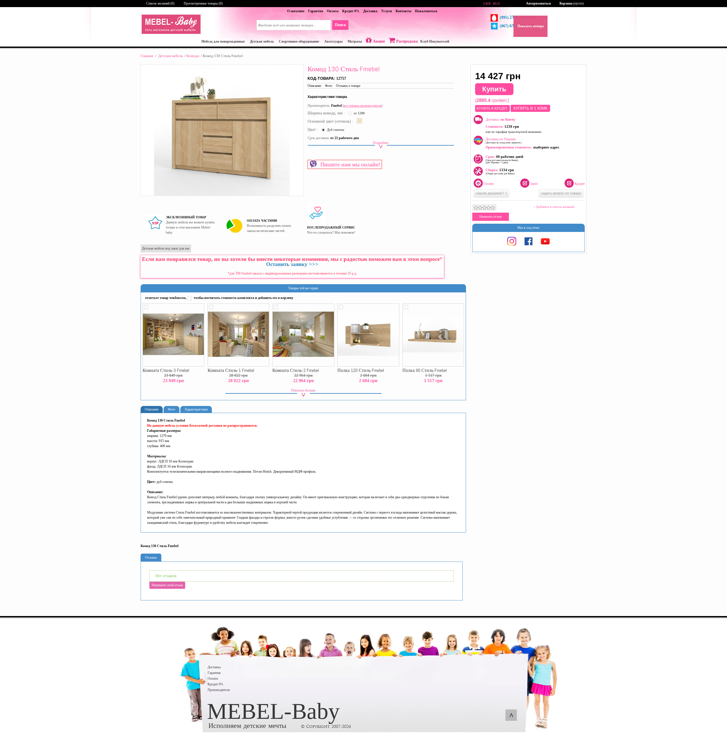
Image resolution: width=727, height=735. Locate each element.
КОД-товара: (322, 78)
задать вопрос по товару (561, 193)
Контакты (403, 11)
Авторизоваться (538, 3)
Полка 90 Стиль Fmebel (424, 370)
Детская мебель (170, 56)
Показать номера (530, 26)
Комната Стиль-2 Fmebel (295, 370)
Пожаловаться (426, 11)
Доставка (370, 11)
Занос (534, 184)
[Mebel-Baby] (171, 34)
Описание (314, 86)
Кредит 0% (351, 11)
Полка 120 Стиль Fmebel (360, 370)
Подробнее (380, 143)
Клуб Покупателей (434, 41)
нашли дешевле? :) (491, 193)
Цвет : (313, 129)
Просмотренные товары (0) (203, 3)
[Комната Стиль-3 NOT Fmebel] (173, 335)
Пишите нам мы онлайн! (349, 164)
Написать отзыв (490, 217)
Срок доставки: (318, 138)
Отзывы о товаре (348, 86)
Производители (219, 690)
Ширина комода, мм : (327, 113)
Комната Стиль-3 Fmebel (166, 370)
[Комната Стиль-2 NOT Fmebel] (303, 335)
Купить (494, 89)
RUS (496, 4)
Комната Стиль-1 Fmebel (231, 370)
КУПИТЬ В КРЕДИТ (492, 108)
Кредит (580, 184)
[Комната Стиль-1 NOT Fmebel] (238, 335)
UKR (487, 4)
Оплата (333, 11)
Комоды (192, 56)
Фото (328, 86)
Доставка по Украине (504, 140)
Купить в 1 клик (530, 108)
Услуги (386, 11)
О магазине (295, 11)
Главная (147, 56)
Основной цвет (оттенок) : (331, 121)
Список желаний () (160, 3)
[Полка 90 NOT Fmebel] (433, 335)
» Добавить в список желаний (554, 206)
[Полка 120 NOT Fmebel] (368, 335)
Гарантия (315, 11)
